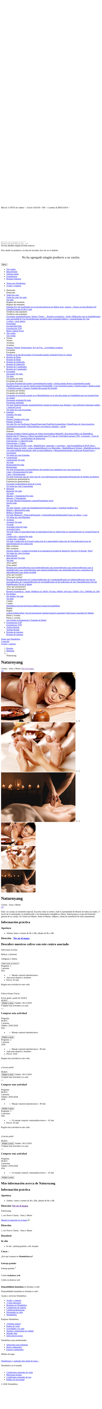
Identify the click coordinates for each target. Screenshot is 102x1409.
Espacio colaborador (15, 1349)
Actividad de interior (59, 551)
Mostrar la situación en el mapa (14, 1220)
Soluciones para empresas (17, 1345)
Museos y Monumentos (55, 450)
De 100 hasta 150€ (68, 591)
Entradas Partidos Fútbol (16, 434)
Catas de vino (27, 477)
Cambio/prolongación (15, 1310)
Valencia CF (25, 436)
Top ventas (11, 269)
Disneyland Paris (43, 424)
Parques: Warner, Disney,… (35, 316)
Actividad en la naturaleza (40, 551)
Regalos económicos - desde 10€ (61, 316)
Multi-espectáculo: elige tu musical (31, 450)
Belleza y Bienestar (14, 510)
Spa (8, 503)
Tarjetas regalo (12, 274)
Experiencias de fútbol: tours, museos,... (56, 307)
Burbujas (18, 405)
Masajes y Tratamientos (16, 496)
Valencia (30, 606)
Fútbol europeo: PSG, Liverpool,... (77, 436)
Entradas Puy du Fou (15, 307)
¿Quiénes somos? (13, 1324)
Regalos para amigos (20, 570)
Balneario (38, 508)
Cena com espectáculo (71, 469)
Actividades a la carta (15, 1328)
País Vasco (25, 613)
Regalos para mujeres (51, 567)
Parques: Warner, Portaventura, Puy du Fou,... (25, 347)
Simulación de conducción (22, 544)
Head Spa (66, 508)
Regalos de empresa (14, 632)
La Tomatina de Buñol (36, 620)
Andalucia (16, 613)
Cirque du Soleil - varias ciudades (26, 448)
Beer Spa (74, 508)
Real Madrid (56, 434)
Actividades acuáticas (54, 347)
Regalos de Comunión (21, 582)
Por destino (11, 594)
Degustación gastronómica (58, 477)
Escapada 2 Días (72, 386)
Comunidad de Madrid (84, 613)
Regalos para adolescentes (40, 570)
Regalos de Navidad (39, 582)
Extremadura (35, 613)
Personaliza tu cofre (14, 1312)
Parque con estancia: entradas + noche (50, 426)
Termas (45, 508)
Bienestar (10, 489)
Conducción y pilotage (15, 536)
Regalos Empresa (13, 279)
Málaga (37, 606)
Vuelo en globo (54, 532)
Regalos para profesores (70, 567)
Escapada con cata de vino (22, 386)
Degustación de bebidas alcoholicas (84, 477)
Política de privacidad (15, 1379)
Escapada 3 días (85, 386)
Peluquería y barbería (40, 515)
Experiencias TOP (14, 328)
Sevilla (24, 606)
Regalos (9, 648)
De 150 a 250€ (82, 591)
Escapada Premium (41, 386)
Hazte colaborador (14, 1347)
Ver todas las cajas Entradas (17, 455)
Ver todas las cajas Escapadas (18, 410)
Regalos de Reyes (55, 582)
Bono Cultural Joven (15, 331)
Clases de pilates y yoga (77, 515)
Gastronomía (11, 457)
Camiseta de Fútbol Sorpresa (39, 434)
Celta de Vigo (57, 436)
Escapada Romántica (15, 383)
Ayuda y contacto (13, 286)
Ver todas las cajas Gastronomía (19, 486)
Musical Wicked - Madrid (79, 448)
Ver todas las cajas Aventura (18, 553)
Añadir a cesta (7, 1003)
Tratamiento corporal (29, 501)
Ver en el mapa (27, 668)
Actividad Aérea (13, 527)
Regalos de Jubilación (15, 362)
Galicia (9, 613)
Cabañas (54, 405)
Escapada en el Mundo (33, 395)
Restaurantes (11, 465)
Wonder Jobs (11, 1333)
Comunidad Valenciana (65, 613)
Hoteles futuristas (85, 405)
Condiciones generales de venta (19, 1372)
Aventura (10, 520)
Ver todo (23, 297)
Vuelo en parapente (68, 532)
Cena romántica (55, 469)
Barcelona (16, 606)
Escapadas (10, 371)
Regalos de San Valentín (73, 582)
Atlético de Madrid (81, 434)
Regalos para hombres (33, 567)
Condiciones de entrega (16, 1307)
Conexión (5, 641)
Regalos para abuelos (60, 570)
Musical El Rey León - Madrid (27, 446)
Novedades (11, 324)
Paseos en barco (80, 307)
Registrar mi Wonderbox (16, 1305)
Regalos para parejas (15, 567)
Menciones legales (14, 1375)
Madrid (9, 606)
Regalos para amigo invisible (24, 572)
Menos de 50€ (40, 591)
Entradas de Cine (82, 319)
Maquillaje (62, 515)
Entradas (10, 412)
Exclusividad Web (14, 326)
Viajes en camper (65, 355)
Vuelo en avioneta (84, 532)
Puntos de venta (13, 1326)
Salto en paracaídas (22, 532)
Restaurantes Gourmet (23, 469)
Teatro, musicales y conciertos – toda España (58, 446)
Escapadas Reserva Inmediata (69, 383)
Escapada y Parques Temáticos (26, 388)
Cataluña (44, 613)
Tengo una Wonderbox (16, 283)
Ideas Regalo (11, 271)
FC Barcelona (67, 434)
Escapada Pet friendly (48, 388)
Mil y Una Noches (57, 386)
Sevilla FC (15, 436)
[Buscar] (27, 243)
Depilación (53, 515)
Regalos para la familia (84, 316)
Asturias (51, 613)
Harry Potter (67, 424)
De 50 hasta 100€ (53, 591)
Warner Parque (30, 424)
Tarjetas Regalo (12, 627)
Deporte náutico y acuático (17, 551)
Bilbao (57, 606)
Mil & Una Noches (24, 319)
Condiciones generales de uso (18, 1377)
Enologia (18, 477)
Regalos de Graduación (30, 579)
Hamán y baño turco (22, 508)
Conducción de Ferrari (23, 541)
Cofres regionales (54, 319)
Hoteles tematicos (44, 405)
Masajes (17, 501)
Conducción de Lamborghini (45, 541)
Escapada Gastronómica (34, 383)
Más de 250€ (94, 591)
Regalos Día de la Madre (21, 584)
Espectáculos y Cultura (16, 441)
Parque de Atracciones (81, 424)
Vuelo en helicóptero (39, 532)
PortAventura (56, 424)
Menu (4, 265)
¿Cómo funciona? (13, 1303)
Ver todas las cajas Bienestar (18, 517)
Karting (80, 541)
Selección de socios (14, 1336)
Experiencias (11, 276)
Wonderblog (11, 1315)
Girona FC (46, 436)
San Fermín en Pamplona (16, 620)
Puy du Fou (19, 424)
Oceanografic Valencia (24, 426)
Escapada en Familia (68, 395)
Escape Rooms (82, 450)
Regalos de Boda (13, 357)
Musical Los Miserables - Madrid (54, 448)
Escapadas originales (15, 316)
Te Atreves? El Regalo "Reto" (80, 551)
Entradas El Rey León (22, 309)
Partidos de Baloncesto (35, 438)
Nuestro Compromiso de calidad (19, 1331)
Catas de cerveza (40, 477)
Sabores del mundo (41, 469)
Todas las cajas (12, 295)
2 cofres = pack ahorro (15, 321)
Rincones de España (85, 395)
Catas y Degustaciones (15, 472)
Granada (43, 606)
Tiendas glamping (29, 405)
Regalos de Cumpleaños (16, 367)
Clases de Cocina (34, 484)
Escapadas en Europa (31, 355)
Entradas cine (70, 450)
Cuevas (18, 407)
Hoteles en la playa (32, 307)
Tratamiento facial (45, 501)
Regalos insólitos (39, 319)
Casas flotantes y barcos (68, 405)
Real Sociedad (36, 436)
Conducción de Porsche (67, 541)
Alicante (50, 606)
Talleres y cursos (68, 319)
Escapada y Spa (50, 383)
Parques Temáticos (14, 419)
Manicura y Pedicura (22, 515)
